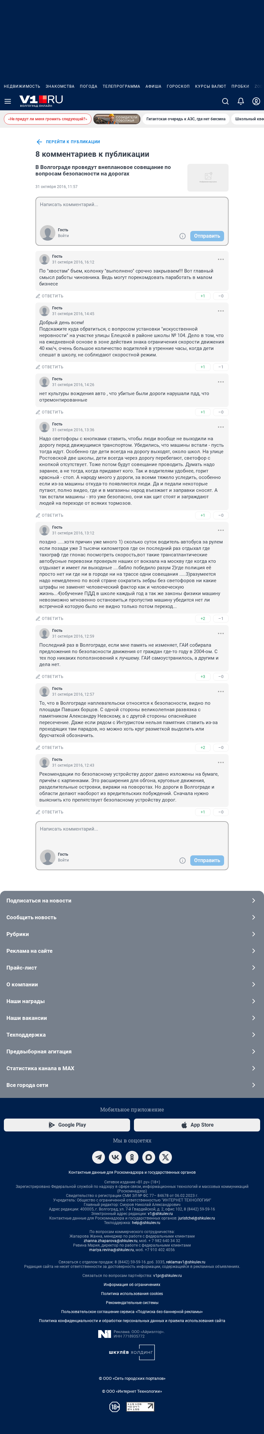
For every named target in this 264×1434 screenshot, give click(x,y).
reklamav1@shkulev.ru (185, 1262)
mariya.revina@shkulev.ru (111, 1250)
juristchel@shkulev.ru (196, 1218)
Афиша (154, 86)
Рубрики (17, 934)
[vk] (115, 1157)
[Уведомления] (241, 101)
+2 (203, 618)
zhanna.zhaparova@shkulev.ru (110, 1241)
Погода (89, 86)
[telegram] (98, 1157)
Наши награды (25, 1001)
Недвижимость (22, 86)
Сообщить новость (31, 917)
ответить (53, 296)
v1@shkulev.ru (160, 1213)
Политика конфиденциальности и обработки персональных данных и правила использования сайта (132, 1321)
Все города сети (27, 1085)
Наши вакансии (26, 1018)
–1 (220, 366)
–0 (220, 296)
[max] (148, 1157)
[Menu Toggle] (7, 101)
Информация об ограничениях (132, 1284)
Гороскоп (178, 86)
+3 (203, 676)
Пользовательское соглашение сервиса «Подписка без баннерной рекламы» (132, 1312)
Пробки (240, 86)
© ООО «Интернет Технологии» (132, 1391)
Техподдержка (26, 1034)
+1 (203, 296)
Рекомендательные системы (132, 1302)
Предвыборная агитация (39, 1051)
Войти (63, 236)
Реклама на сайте (29, 951)
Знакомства (60, 86)
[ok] (132, 1157)
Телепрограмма (121, 86)
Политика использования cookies (132, 1293)
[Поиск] (225, 101)
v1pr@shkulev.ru (167, 1275)
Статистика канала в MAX (40, 1068)
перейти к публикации (73, 142)
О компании (22, 984)
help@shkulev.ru (146, 1222)
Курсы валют (210, 86)
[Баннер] (117, 119)
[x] (165, 1157)
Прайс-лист (21, 967)
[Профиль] (256, 101)
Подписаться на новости (38, 900)
